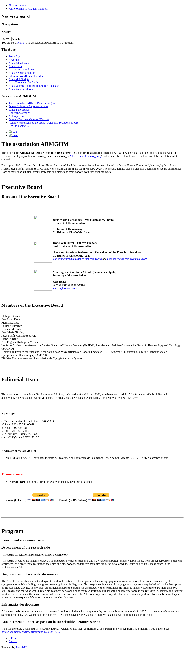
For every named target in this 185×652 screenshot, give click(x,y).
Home (20, 42)
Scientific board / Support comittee (28, 106)
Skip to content (17, 5)
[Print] (13, 132)
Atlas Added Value (19, 62)
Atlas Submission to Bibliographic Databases (34, 85)
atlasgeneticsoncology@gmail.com (127, 258)
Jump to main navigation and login (28, 8)
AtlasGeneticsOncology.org (85, 156)
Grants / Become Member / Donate (29, 119)
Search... (6, 38)
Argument (14, 59)
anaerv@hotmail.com (65, 288)
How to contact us (19, 125)
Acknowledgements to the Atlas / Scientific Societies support (43, 122)
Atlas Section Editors (21, 89)
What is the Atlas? (19, 109)
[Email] (13, 135)
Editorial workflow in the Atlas (26, 76)
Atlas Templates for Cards (23, 82)
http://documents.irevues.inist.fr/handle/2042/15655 (30, 631)
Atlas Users (15, 66)
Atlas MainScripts (19, 79)
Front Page (15, 56)
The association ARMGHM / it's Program (32, 103)
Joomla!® (21, 647)
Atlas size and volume (21, 69)
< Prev (12, 638)
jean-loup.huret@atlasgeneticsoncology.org (77, 258)
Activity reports (17, 116)
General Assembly (19, 112)
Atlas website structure (22, 72)
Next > (13, 641)
